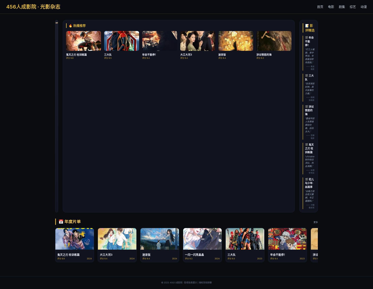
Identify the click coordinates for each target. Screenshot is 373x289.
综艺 (353, 7)
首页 (320, 7)
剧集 (342, 7)
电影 (331, 7)
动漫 (364, 7)
